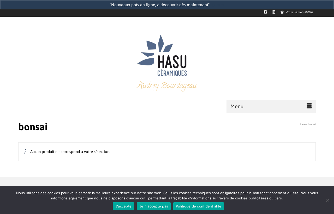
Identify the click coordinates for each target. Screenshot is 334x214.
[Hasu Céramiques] (167, 55)
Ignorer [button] (217, 4)
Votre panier (299, 12)
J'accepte (123, 206)
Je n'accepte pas (153, 206)
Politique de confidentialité (198, 206)
